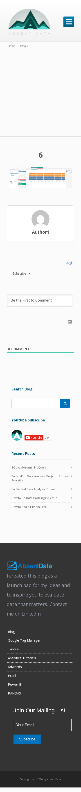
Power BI (15, 684)
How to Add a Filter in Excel (29, 507)
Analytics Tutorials (22, 658)
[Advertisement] (40, 93)
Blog (11, 631)
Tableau (14, 649)
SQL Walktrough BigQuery (29, 467)
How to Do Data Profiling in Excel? (34, 498)
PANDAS (14, 693)
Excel (12, 675)
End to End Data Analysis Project (33, 489)
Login (69, 262)
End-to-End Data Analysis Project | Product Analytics (40, 478)
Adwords (15, 666)
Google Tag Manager (24, 640)
